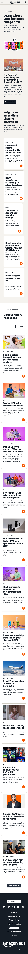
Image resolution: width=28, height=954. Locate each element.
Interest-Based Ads (14, 924)
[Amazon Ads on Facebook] (23, 907)
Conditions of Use (14, 916)
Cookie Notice (14, 928)
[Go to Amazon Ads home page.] (14, 944)
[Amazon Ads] (13, 2)
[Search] (26, 2)
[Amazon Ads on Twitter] (8, 907)
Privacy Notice (14, 920)
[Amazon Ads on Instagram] (13, 907)
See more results (14, 885)
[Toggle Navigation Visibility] (2, 2)
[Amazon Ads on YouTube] (18, 907)
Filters (21, 326)
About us (14, 912)
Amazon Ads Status (14, 931)
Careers (14, 935)
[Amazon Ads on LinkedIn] (4, 907)
